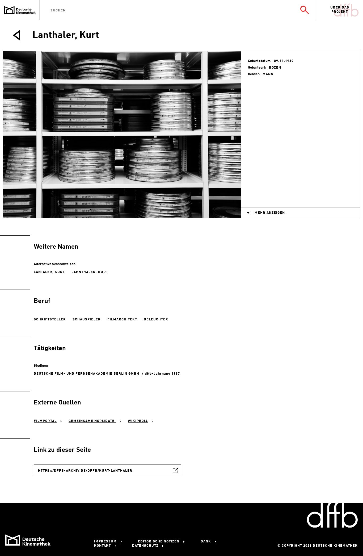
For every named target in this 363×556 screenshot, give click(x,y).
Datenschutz (145, 545)
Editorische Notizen (158, 541)
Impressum (105, 541)
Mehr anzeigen (270, 213)
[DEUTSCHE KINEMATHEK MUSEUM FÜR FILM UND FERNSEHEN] (20, 10)
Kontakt (102, 545)
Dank (206, 541)
